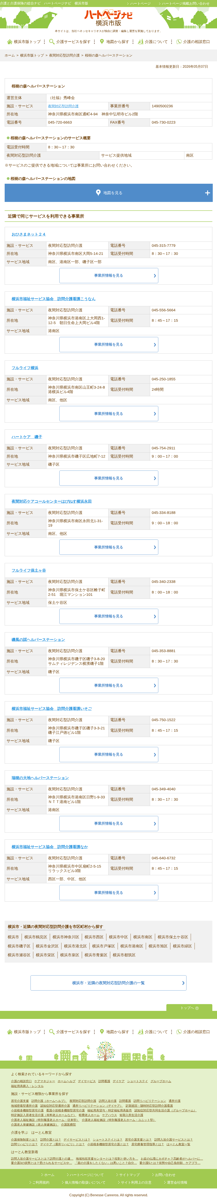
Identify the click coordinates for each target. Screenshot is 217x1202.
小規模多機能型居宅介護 (27, 1110)
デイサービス (87, 1081)
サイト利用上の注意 (136, 1182)
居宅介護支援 (20, 1101)
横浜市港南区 (131, 946)
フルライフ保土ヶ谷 (29, 570)
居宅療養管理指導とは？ (147, 1144)
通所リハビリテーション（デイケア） (97, 1105)
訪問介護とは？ (50, 1139)
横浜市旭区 (158, 946)
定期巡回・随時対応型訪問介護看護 (149, 1105)
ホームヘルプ (66, 1081)
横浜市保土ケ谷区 (173, 937)
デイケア (119, 1081)
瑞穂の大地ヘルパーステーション (40, 778)
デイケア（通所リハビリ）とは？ (62, 1144)
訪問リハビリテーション (150, 1101)
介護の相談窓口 (196, 42)
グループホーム (160, 1081)
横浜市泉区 (69, 955)
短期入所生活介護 (131, 1115)
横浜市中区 (118, 937)
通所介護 (175, 1101)
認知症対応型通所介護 (55, 1105)
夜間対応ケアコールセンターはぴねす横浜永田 (52, 501)
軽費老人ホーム (89, 1115)
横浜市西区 (94, 937)
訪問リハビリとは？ (24, 1144)
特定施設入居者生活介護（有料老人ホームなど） (43, 1115)
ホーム (10, 55)
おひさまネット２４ (29, 234)
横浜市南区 (142, 937)
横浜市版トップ (27, 42)
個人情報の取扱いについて (85, 1182)
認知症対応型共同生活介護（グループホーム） (165, 1110)
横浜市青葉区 (96, 955)
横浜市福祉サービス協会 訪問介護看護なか (50, 847)
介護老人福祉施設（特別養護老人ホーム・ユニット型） (119, 1120)
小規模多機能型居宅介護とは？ (108, 1144)
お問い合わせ (165, 1175)
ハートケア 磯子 (27, 437)
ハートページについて (87, 1175)
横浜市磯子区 (19, 946)
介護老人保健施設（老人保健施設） (34, 1124)
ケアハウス (109, 1115)
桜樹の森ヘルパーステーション (108, 55)
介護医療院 (68, 1124)
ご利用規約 (40, 1182)
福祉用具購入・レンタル (27, 1086)
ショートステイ (137, 1081)
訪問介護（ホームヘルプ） (49, 1101)
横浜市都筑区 (124, 955)
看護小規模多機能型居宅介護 (65, 1110)
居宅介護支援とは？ (138, 1139)
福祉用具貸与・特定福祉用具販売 (109, 1110)
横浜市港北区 (75, 946)
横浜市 (13, 937)
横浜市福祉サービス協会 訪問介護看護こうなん (54, 299)
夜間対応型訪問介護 (64, 55)
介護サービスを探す (73, 42)
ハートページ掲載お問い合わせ (186, 3)
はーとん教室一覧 (178, 1144)
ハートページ (140, 3)
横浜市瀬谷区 (19, 955)
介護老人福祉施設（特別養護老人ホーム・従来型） (45, 1120)
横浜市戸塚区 (103, 946)
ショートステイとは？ (107, 1139)
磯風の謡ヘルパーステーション (38, 640)
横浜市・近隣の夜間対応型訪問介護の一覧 (108, 983)
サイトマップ (129, 1175)
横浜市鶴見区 (35, 937)
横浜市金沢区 (47, 946)
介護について (156, 42)
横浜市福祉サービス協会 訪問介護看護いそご (52, 709)
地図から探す (117, 42)
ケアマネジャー (44, 1081)
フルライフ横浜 (25, 368)
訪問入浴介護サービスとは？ (173, 1139)
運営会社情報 (177, 1182)
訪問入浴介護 (108, 1101)
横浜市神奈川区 (66, 937)
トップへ (187, 1008)
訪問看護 (104, 1081)
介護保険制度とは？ (24, 1139)
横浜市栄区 (45, 955)
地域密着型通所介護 (24, 1105)
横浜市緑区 (182, 946)
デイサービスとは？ (77, 1139)
